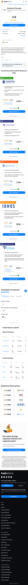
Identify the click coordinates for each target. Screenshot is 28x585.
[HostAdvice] (6, 2)
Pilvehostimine (4, 552)
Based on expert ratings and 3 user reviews (14, 22)
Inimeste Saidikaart (5, 509)
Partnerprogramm (5, 512)
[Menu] (26, 2)
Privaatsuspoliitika (5, 525)
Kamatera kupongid (5, 569)
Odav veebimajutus (5, 544)
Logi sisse (20, 485)
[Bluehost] (9, 165)
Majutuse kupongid (5, 567)
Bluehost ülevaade (8, 184)
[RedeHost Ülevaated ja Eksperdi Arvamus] (2, 60)
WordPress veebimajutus (6, 539)
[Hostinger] (9, 125)
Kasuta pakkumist (13, 111)
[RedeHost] (4, 9)
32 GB (4, 372)
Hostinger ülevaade (8, 143)
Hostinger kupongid (5, 574)
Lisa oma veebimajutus (6, 515)
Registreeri (7, 485)
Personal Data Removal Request (8, 522)
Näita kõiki (23, 35)
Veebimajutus (4, 537)
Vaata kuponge (14, 108)
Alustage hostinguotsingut (14, 449)
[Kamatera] (9, 82)
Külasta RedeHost (14, 25)
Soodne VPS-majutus (5, 550)
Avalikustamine (4, 520)
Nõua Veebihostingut (6, 517)
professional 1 (6, 340)
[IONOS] (9, 206)
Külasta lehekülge (13, 152)
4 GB (4, 366)
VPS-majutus (4, 547)
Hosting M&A (13, 496)
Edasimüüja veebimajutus (6, 557)
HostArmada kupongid (6, 572)
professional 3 (6, 351)
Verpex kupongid (5, 580)
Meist (2, 504)
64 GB (4, 377)
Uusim (3, 310)
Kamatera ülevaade (8, 102)
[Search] (24, 2)
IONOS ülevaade (8, 225)
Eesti (5, 317)
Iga (3, 304)
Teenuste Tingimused (6, 528)
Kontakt (3, 507)
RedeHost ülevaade (14, 8)
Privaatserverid (4, 555)
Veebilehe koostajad (5, 560)
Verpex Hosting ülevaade (8, 269)
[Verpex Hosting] (9, 248)
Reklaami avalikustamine (22, 4)
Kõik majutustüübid (5, 534)
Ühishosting (3, 542)
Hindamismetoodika (12, 4)
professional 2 (6, 346)
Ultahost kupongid (5, 577)
